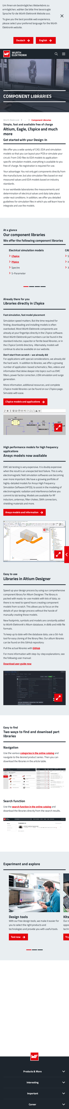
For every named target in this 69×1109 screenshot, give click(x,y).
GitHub (36, 648)
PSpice (15, 262)
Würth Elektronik (11, 120)
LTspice (15, 256)
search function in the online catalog (31, 807)
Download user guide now (17, 664)
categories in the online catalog (37, 753)
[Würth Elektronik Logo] (15, 54)
